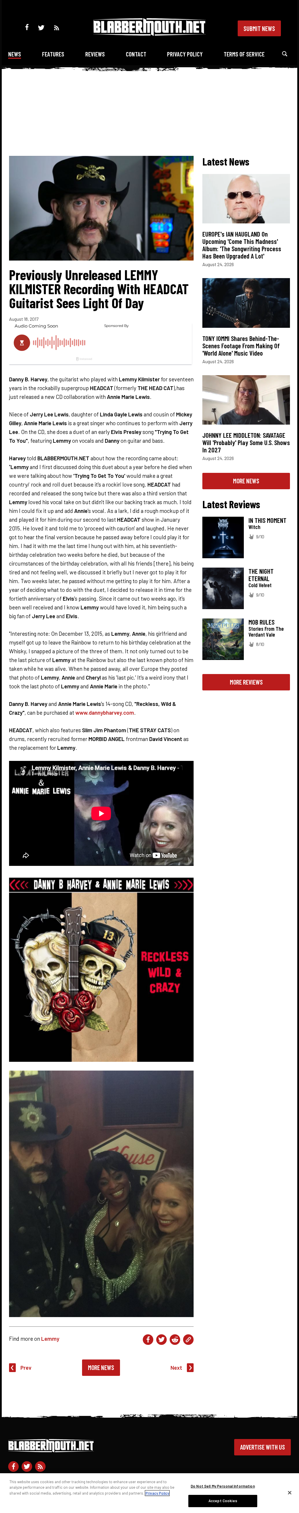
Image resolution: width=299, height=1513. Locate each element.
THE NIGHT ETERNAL (261, 575)
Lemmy (50, 1338)
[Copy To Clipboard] (188, 1339)
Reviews (95, 54)
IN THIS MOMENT (267, 520)
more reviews (246, 682)
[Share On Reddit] (175, 1339)
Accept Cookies (222, 1500)
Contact (136, 54)
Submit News (259, 28)
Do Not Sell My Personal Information (223, 1486)
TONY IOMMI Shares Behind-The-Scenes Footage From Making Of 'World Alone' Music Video (241, 345)
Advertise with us (262, 1447)
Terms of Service (244, 54)
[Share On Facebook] (148, 1339)
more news (246, 481)
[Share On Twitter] (161, 1339)
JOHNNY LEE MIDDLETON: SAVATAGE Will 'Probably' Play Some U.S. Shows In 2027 (246, 442)
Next (176, 1367)
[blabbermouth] (149, 33)
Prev (26, 1367)
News (14, 54)
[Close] (289, 1492)
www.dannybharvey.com (104, 712)
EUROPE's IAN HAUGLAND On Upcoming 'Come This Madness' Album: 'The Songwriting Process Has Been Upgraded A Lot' (241, 245)
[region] (149, 1493)
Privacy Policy (185, 54)
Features (53, 54)
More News (101, 1367)
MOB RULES (261, 622)
